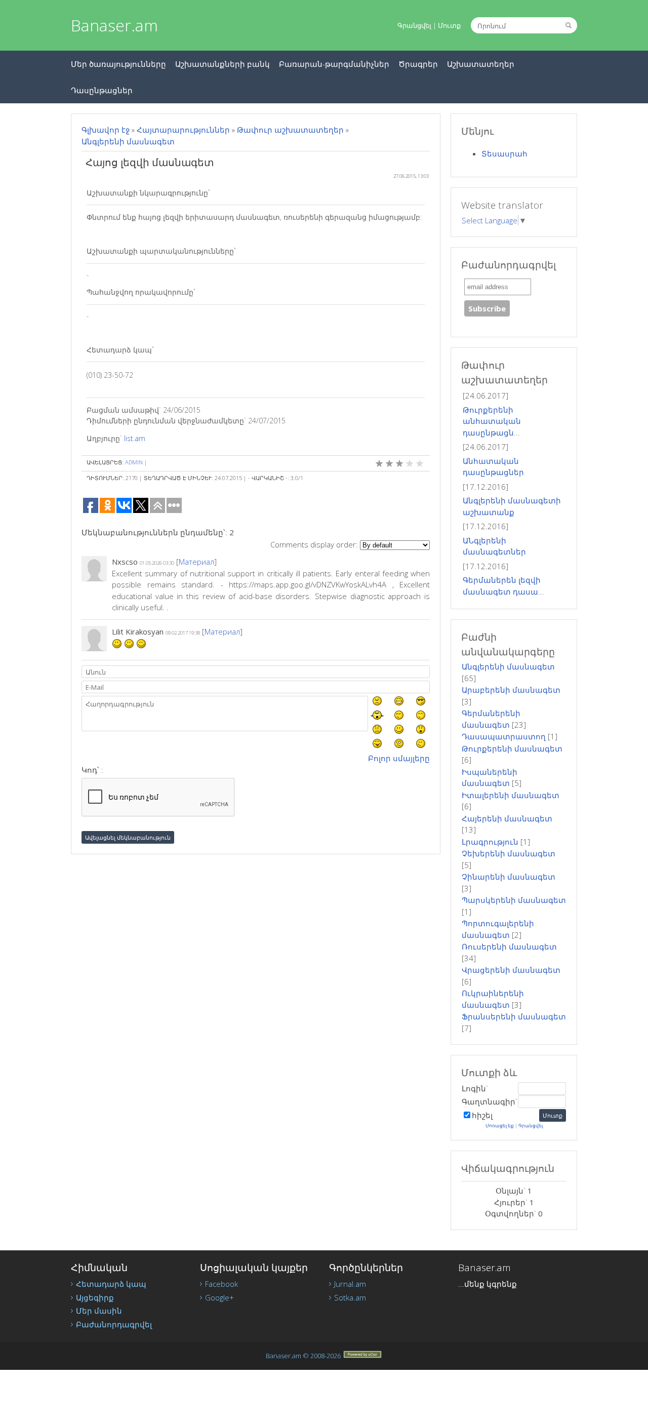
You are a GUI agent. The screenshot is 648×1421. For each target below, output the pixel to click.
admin (134, 462)
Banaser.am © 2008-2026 (303, 1355)
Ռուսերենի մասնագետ (509, 946)
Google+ (219, 1297)
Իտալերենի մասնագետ (510, 795)
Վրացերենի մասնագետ (511, 970)
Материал (196, 562)
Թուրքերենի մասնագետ (512, 748)
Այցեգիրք (95, 1297)
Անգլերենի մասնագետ (128, 141)
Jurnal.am (350, 1284)
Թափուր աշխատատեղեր (290, 130)
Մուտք (449, 25)
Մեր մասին (99, 1311)
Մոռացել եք (499, 1125)
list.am (134, 438)
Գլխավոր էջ (106, 130)
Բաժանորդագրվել (114, 1324)
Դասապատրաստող (504, 736)
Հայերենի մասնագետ (507, 818)
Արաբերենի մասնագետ (511, 690)
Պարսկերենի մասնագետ (514, 900)
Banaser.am (114, 25)
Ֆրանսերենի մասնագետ (514, 1016)
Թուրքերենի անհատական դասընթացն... (492, 421)
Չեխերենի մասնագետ (508, 853)
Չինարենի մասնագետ (508, 877)
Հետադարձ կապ (111, 1284)
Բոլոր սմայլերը (399, 758)
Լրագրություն (490, 842)
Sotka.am (350, 1297)
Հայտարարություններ (183, 130)
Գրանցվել (414, 25)
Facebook (221, 1284)
